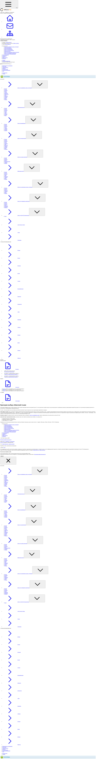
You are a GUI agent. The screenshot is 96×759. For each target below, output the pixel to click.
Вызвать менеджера (4, 40)
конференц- (7, 441)
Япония (5, 99)
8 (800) (16, 43)
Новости (3, 56)
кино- (4, 441)
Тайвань (5, 96)
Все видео (17, 387)
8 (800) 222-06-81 (11, 444)
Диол (4, 447)
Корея (5, 98)
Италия (5, 88)
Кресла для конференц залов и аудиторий (11, 46)
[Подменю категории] (40, 84)
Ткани (18, 232)
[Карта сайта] (9, 37)
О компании (4, 55)
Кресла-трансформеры (8, 48)
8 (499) (8, 42)
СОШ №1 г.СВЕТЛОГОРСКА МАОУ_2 (11, 374)
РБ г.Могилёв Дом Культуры (9, 371)
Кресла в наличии (5, 432)
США (5, 112)
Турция (5, 92)
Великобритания (7, 161)
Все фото (17, 369)
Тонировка (19, 240)
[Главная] (9, 21)
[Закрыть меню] (8, 461)
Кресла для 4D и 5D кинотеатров (23, 215)
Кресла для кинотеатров (8, 49)
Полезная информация (6, 61)
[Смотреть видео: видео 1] (4, 388)
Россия (5, 89)
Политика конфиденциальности (5, 439)
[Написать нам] (9, 29)
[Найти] (10, 63)
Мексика (5, 149)
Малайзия (6, 145)
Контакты (4, 58)
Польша (5, 97)
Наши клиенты (5, 57)
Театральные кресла (7, 47)
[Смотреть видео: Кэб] (3, 389)
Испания (5, 90)
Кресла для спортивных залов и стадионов (11, 52)
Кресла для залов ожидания (9, 50)
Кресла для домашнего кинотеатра (10, 53)
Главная (3, 60)
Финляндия (6, 94)
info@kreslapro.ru (8, 44)
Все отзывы (17, 400)
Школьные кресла (7, 51)
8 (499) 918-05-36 (5, 444)
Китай (5, 91)
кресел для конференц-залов (34, 415)
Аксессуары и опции (21, 224)
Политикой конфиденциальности (40, 454)
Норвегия (6, 93)
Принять (2, 456)
